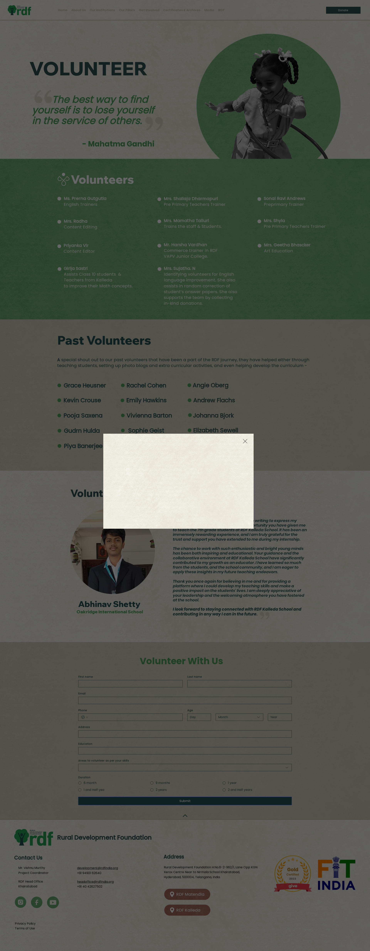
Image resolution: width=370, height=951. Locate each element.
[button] (245, 441)
